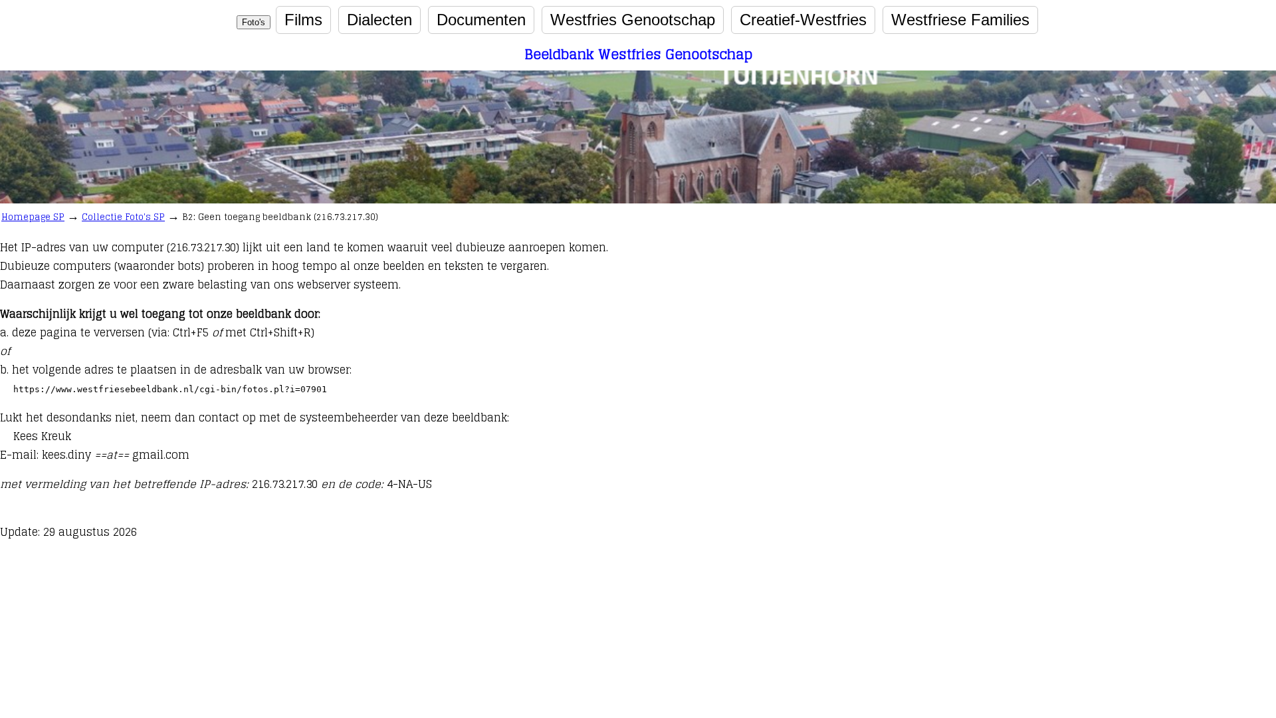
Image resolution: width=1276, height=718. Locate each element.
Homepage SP (32, 217)
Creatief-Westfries (803, 20)
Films (303, 20)
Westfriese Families (960, 20)
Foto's (253, 22)
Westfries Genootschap (632, 20)
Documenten (481, 20)
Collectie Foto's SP (123, 217)
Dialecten (379, 20)
